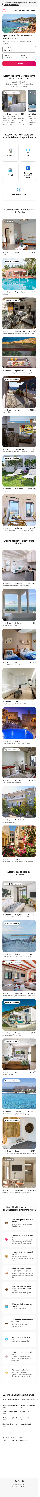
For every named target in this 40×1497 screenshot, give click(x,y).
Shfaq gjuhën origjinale (11, 5)
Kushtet (23, 1487)
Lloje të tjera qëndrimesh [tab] (10, 1399)
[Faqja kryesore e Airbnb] (4, 11)
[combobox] (19, 50)
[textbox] (11, 57)
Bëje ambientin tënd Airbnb (24, 11)
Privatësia (15, 1487)
